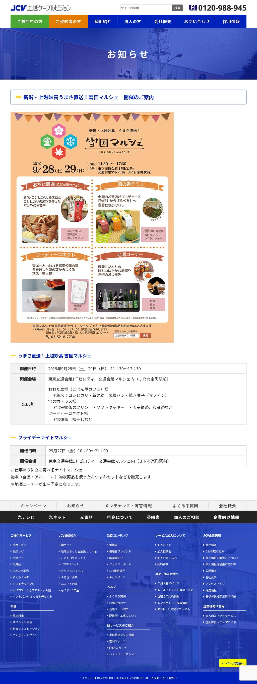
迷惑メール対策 (118, 609)
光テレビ (26, 517)
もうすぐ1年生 (70, 590)
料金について (120, 517)
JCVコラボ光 (21, 571)
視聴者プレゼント (120, 551)
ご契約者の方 (68, 21)
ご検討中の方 (30, 21)
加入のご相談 (187, 517)
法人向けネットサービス (221, 615)
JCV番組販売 (117, 571)
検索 (177, 8)
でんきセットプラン (25, 635)
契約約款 (162, 564)
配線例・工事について (123, 615)
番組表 (153, 517)
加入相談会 (164, 551)
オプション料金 (22, 622)
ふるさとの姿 (69, 584)
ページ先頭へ (235, 663)
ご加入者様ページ (168, 583)
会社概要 (162, 21)
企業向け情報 (226, 517)
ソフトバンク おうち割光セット (32, 596)
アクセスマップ (215, 584)
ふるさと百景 (69, 577)
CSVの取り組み (215, 551)
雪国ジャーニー (118, 641)
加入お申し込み (167, 558)
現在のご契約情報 (168, 596)
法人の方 (132, 21)
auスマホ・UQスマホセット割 (32, 590)
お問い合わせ (197, 21)
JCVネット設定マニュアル (173, 609)
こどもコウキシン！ (73, 558)
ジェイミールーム (120, 564)
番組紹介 (102, 21)
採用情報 (231, 21)
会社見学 (211, 577)
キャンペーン (33, 506)
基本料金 (18, 615)
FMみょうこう (118, 648)
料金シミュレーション (26, 629)
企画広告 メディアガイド (221, 622)
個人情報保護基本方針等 (221, 564)
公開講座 (211, 571)
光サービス (20, 545)
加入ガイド (164, 545)
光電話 (86, 517)
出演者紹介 (116, 558)
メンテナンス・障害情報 (128, 506)
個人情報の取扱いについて (222, 558)
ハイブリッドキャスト (123, 654)
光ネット (57, 517)
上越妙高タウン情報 (121, 635)
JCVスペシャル (70, 564)
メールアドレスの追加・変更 (175, 590)
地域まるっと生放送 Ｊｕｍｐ (79, 551)
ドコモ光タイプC (23, 584)
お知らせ (75, 506)
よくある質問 (186, 506)
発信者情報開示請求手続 (221, 596)
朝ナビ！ (66, 545)
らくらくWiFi (21, 577)
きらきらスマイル (72, 571)
